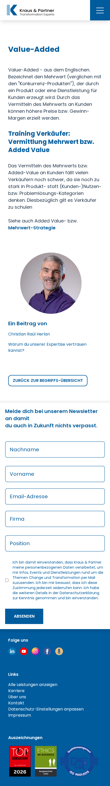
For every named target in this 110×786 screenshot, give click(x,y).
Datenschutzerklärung (79, 592)
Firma (17, 518)
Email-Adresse (29, 496)
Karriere (16, 691)
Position (20, 543)
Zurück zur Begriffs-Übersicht (48, 380)
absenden (24, 616)
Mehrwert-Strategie (32, 227)
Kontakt (16, 703)
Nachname (24, 449)
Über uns (17, 697)
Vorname (22, 474)
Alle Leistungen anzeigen (32, 685)
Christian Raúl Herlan (29, 334)
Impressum (19, 715)
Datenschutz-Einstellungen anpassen (46, 709)
